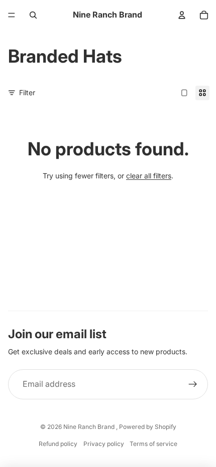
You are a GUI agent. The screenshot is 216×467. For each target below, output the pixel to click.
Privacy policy (103, 443)
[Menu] (11, 15)
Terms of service (153, 443)
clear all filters (148, 175)
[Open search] (33, 15)
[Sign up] (192, 384)
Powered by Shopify (147, 426)
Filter (27, 92)
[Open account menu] (182, 15)
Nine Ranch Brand (89, 426)
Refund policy (58, 443)
